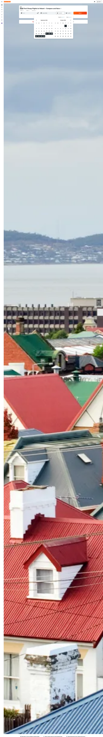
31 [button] (70, 36)
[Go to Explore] (1, 15)
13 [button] (36, 31)
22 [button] (41, 33)
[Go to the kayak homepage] (7, 1)
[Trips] (1, 20)
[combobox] (22, 10)
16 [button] (68, 31)
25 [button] (49, 33)
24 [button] (46, 33)
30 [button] (44, 36)
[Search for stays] (1, 7)
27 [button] (36, 36)
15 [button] (41, 31)
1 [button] (41, 25)
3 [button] (46, 25)
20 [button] (36, 33)
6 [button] (36, 28)
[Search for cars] (1, 9)
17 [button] (46, 31)
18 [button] (49, 31)
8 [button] (41, 28)
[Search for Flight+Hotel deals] (1, 12)
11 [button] (49, 28)
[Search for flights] (1, 5)
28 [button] (38, 36)
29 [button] (41, 36)
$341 (21, 8)
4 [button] (55, 28)
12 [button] (51, 28)
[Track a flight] (1, 17)
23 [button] (44, 33)
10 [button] (46, 28)
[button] (2, 1)
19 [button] (51, 31)
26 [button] (51, 33)
